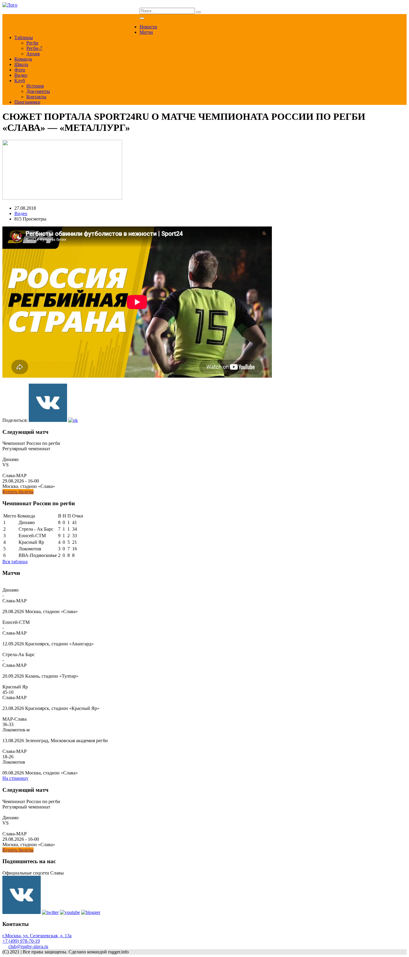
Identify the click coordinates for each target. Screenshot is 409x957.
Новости (148, 26)
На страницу (15, 778)
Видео (20, 75)
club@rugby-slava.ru (28, 946)
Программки (27, 102)
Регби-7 (34, 48)
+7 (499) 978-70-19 (21, 941)
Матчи (146, 32)
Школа (21, 64)
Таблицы (23, 37)
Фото (19, 69)
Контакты (36, 96)
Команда (23, 59)
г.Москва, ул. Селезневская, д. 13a (37, 935)
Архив (33, 53)
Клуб (19, 80)
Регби (32, 42)
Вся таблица (15, 561)
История (35, 85)
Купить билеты (18, 491)
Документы (38, 91)
